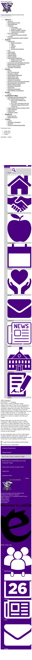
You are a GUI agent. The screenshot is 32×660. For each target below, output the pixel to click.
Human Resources (12, 117)
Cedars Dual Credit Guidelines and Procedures (15, 442)
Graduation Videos (13, 112)
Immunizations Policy (13, 78)
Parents (9, 70)
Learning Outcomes (16, 29)
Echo (9, 50)
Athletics (13, 46)
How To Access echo (13, 72)
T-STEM (10, 36)
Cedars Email (11, 52)
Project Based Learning (14, 22)
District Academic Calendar (18, 30)
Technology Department (14, 67)
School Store (11, 87)
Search (9, 172)
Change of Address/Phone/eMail (16, 125)
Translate (13, 402)
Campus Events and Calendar (19, 35)
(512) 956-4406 (5, 480)
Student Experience (16, 43)
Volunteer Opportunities (14, 80)
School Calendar (12, 56)
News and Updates (13, 33)
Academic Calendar (13, 73)
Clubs (12, 44)
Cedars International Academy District (18, 38)
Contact (10, 120)
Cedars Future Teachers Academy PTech (18, 108)
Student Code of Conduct (18, 59)
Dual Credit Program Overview (16, 98)
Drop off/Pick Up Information (16, 90)
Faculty (10, 94)
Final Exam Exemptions (17, 49)
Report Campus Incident (14, 66)
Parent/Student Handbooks (15, 58)
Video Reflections (12, 24)
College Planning (12, 109)
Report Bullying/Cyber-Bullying (16, 64)
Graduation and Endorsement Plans (17, 97)
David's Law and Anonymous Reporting (18, 62)
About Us (10, 21)
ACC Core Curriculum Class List (20, 103)
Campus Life (11, 41)
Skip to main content (6, 1)
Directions (10, 123)
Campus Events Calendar (18, 32)
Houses (13, 47)
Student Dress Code (16, 61)
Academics (10, 25)
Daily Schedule (12, 53)
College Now (11, 111)
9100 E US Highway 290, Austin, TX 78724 (13, 478)
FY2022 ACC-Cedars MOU (11, 444)
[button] (8, 19)
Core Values (14, 27)
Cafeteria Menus (12, 55)
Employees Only (12, 116)
